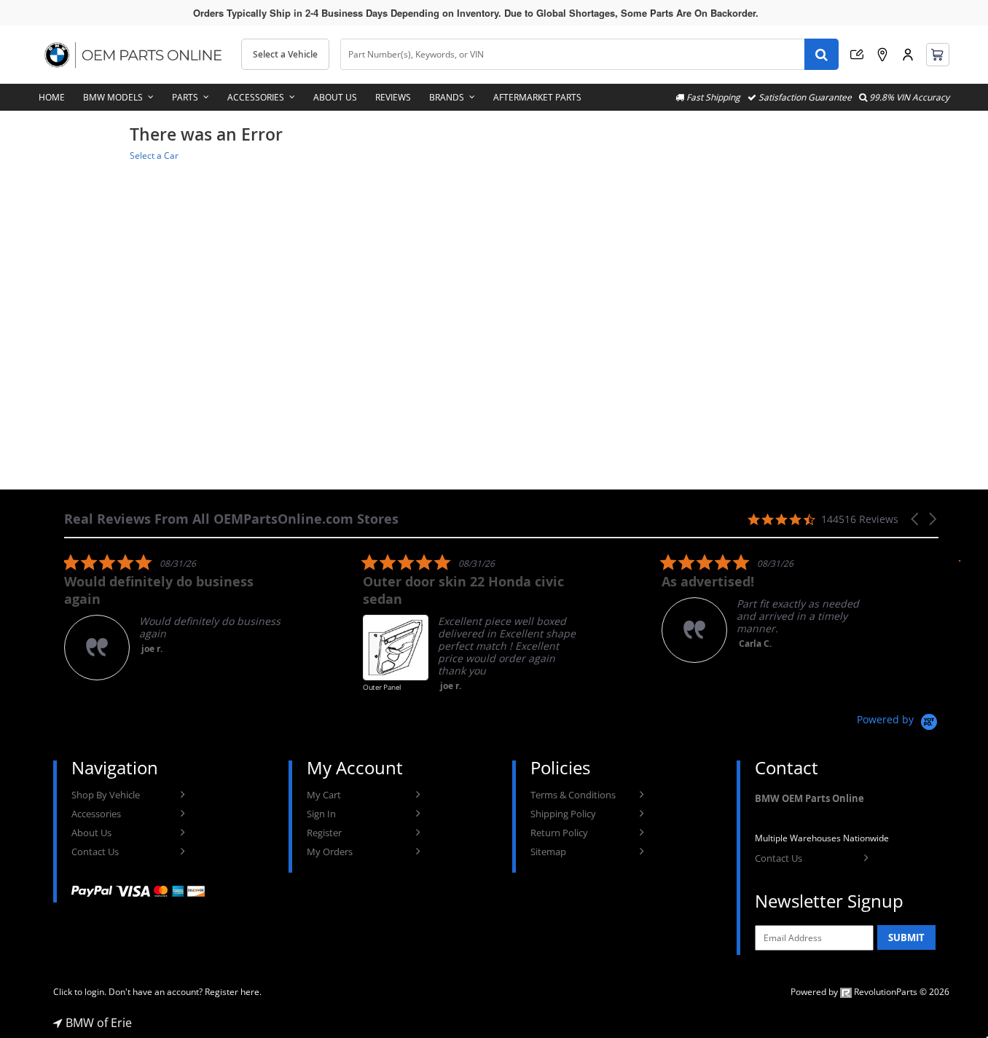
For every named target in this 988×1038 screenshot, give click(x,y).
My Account (908, 54)
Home (52, 97)
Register (324, 832)
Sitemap (548, 851)
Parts (185, 97)
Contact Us (95, 851)
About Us (335, 97)
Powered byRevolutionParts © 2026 (870, 992)
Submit (906, 937)
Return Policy (559, 832)
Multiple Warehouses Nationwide (822, 838)
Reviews (393, 97)
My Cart (324, 794)
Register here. (233, 992)
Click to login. (79, 992)
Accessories (255, 97)
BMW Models (113, 97)
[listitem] (173, 616)
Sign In (321, 813)
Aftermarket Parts (537, 97)
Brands (446, 97)
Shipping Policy (563, 813)
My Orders (330, 851)
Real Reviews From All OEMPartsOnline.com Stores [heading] (231, 519)
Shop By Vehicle (105, 794)
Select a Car (154, 155)
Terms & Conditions (573, 794)
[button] (915, 519)
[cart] (937, 54)
